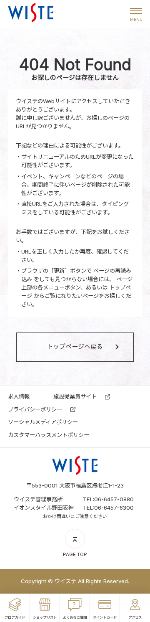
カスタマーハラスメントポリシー (48, 435)
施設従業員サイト (75, 396)
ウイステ (30, 14)
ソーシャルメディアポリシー (43, 422)
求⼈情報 (19, 396)
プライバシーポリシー (35, 409)
